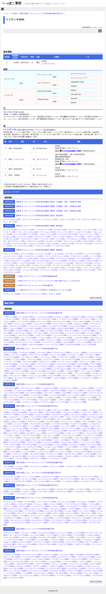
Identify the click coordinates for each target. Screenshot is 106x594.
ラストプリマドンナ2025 (38, 355)
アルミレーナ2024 (23, 566)
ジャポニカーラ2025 (63, 366)
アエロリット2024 (51, 555)
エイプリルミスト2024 (73, 566)
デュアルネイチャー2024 (61, 520)
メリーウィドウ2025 (18, 355)
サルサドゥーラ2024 (13, 518)
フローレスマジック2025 (62, 338)
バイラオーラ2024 (87, 456)
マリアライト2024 (29, 445)
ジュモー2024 (82, 426)
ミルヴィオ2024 (85, 561)
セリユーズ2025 (29, 369)
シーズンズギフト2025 (39, 395)
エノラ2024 (56, 481)
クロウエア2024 (49, 419)
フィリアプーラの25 (92, 254)
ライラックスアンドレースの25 (57, 256)
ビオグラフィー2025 (64, 373)
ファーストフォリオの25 (65, 258)
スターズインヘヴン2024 (81, 518)
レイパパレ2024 (28, 451)
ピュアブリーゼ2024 (17, 433)
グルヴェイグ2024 (49, 557)
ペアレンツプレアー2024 (91, 509)
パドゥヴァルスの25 (26, 263)
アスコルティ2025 (78, 317)
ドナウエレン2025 (41, 333)
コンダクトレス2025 (50, 388)
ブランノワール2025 (82, 373)
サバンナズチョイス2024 (40, 424)
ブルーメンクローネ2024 (41, 440)
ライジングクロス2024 (13, 469)
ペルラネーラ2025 (81, 338)
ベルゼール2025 (59, 378)
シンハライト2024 (68, 426)
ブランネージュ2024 (57, 509)
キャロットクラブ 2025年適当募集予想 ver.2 (46, 13)
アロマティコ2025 (28, 319)
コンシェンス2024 (64, 419)
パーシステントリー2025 (25, 373)
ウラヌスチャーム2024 (60, 414)
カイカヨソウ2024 (37, 454)
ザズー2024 (80, 537)
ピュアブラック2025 (51, 359)
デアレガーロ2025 (71, 331)
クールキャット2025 (75, 355)
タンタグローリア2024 (40, 520)
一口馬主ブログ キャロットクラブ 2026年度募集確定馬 (36, 276)
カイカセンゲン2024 (46, 533)
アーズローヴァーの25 (61, 246)
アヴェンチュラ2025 (93, 390)
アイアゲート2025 (92, 355)
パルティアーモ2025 (43, 335)
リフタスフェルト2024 (13, 511)
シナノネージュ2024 (31, 518)
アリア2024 (23, 516)
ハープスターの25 (31, 258)
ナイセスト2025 (93, 333)
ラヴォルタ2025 (93, 400)
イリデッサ (10, 129)
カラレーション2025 (87, 362)
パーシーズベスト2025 (45, 373)
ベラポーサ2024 (74, 509)
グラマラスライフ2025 (61, 352)
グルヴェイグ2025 (81, 324)
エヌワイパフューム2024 (40, 516)
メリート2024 (52, 535)
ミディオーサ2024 (70, 561)
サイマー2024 (29, 502)
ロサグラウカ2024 (92, 555)
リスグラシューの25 (44, 230)
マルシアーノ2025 (53, 340)
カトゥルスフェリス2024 (38, 571)
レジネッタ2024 (71, 511)
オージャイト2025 (44, 321)
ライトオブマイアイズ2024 (21, 481)
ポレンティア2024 (88, 479)
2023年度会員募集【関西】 (72, 164)
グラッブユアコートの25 (86, 219)
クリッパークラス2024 (31, 477)
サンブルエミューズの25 (76, 239)
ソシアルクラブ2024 (13, 573)
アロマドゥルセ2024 (18, 412)
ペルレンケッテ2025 (75, 390)
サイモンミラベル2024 (74, 516)
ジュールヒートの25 (49, 219)
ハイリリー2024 (58, 506)
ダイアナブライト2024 (78, 431)
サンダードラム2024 (79, 424)
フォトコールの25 (10, 230)
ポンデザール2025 (18, 340)
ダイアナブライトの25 (16, 241)
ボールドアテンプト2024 (20, 522)
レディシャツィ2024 (40, 522)
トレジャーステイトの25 (12, 256)
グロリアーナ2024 (75, 571)
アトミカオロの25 (83, 258)
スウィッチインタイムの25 (28, 232)
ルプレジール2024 (57, 466)
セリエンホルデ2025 (65, 328)
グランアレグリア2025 (42, 324)
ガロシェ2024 (58, 513)
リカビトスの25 (92, 261)
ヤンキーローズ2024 (79, 559)
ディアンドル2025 (80, 369)
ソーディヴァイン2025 (62, 369)
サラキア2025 (83, 364)
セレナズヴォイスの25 (11, 270)
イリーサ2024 (8, 466)
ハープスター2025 (70, 397)
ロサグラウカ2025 (36, 345)
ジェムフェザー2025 (57, 395)
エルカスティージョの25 (20, 261)
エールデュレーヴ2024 (91, 540)
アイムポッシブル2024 (11, 555)
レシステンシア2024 (64, 451)
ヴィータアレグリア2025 (14, 393)
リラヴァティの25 (67, 243)
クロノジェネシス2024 (11, 557)
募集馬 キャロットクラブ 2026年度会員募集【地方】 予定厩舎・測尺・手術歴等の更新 (48, 202)
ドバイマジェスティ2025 (75, 333)
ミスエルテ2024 (54, 561)
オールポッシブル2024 (86, 502)
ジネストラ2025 (16, 328)
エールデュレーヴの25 (73, 254)
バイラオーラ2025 (86, 388)
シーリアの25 (95, 256)
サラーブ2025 (96, 364)
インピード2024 (27, 414)
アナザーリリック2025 (66, 357)
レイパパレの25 (20, 234)
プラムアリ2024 (66, 438)
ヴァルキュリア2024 (77, 445)
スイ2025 (76, 366)
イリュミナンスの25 (25, 237)
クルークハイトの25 (36, 243)
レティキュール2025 (18, 345)
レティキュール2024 (22, 559)
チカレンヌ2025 (55, 294)
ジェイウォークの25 (42, 254)
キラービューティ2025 (61, 321)
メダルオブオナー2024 (24, 564)
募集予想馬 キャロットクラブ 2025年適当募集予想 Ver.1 (37, 485)
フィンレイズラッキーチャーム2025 (83, 335)
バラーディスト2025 (38, 371)
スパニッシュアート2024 (12, 502)
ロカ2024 (79, 555)
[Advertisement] (53, 41)
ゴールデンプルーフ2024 (93, 571)
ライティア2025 (79, 400)
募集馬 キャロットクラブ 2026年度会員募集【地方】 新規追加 (39, 215)
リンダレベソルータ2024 (53, 447)
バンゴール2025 (9, 335)
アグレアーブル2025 (11, 357)
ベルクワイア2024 (65, 544)
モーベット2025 (69, 376)
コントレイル (10, 112)
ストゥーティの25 (64, 232)
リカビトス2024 (64, 449)
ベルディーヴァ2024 (61, 440)
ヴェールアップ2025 (52, 393)
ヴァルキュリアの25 (53, 241)
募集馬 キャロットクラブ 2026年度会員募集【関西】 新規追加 (39, 226)
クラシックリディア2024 (75, 417)
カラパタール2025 (30, 362)
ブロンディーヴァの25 (83, 263)
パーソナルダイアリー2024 (76, 506)
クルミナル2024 (88, 421)
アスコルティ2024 (67, 555)
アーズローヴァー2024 (42, 410)
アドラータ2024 (58, 516)
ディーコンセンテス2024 (57, 431)
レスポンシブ (96, 27)
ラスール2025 (73, 378)
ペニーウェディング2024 (57, 458)
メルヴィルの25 (15, 268)
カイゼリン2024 (53, 421)
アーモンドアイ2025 (85, 357)
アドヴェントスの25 (42, 246)
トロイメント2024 (10, 506)
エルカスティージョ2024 (19, 417)
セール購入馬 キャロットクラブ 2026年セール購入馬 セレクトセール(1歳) (43, 290)
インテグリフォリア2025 (68, 319)
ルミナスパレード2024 (86, 557)
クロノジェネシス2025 (22, 324)
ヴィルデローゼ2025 (34, 393)
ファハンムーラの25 (47, 232)
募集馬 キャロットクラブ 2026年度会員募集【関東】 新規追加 (39, 250)
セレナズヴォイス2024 (45, 489)
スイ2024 (34, 428)
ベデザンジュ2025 (10, 317)
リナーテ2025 (68, 342)
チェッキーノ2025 (37, 331)
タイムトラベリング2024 (20, 520)
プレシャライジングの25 (12, 258)
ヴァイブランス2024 (79, 522)
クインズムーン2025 (27, 364)
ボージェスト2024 (82, 438)
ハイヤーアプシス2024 (40, 506)
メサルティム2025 (41, 390)
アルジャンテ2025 (10, 352)
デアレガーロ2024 (47, 575)
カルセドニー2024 (18, 421)
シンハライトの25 (89, 230)
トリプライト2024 (63, 575)
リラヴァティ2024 (37, 449)
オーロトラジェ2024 (79, 414)
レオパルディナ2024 (18, 456)
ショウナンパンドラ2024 (89, 477)
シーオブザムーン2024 (76, 568)
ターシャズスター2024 (21, 431)
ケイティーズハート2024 (70, 421)
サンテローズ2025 (25, 366)
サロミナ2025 (10, 366)
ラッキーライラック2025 (51, 342)
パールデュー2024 (12, 435)
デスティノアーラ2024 (18, 547)
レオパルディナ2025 (57, 390)
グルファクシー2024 (88, 513)
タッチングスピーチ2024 (43, 573)
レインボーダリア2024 (54, 511)
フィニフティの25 (47, 239)
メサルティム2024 (71, 456)
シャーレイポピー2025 (76, 395)
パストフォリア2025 (25, 335)
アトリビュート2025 (48, 357)
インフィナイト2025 (87, 319)
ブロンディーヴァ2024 (79, 440)
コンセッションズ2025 (11, 294)
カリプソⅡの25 (27, 254)
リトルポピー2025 (26, 317)
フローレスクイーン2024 (19, 509)
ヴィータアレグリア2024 (32, 447)
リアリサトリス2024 (87, 447)
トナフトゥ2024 (22, 466)
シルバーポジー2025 (77, 326)
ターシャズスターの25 (11, 219)
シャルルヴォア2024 (70, 481)
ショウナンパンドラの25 (63, 263)
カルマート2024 (45, 513)
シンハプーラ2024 (21, 424)
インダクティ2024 (56, 566)
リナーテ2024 (96, 564)
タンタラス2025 (22, 331)
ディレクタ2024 (56, 504)
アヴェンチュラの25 (42, 237)
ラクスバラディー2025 (11, 402)
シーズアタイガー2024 (60, 424)
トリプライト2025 (87, 331)
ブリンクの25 (79, 237)
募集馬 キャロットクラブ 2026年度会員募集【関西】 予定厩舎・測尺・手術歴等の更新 (48, 206)
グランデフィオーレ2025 (30, 388)
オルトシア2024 (72, 513)
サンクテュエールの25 (61, 265)
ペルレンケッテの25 (67, 219)
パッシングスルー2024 (94, 433)
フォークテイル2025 (28, 338)
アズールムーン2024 (79, 410)
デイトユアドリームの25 (81, 265)
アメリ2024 (9, 566)
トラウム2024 (94, 504)
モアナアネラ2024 (42, 564)
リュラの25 (60, 239)
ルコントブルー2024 (41, 481)
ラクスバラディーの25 (29, 239)
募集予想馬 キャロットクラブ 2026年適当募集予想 (35, 384)
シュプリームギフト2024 (56, 568)
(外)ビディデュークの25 (86, 270)
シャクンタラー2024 (69, 477)
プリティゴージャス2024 (71, 435)
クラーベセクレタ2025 (81, 321)
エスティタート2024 (20, 454)
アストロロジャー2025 (29, 357)
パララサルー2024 (80, 520)
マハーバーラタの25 (58, 261)
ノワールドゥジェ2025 (19, 371)
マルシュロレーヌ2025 (47, 400)
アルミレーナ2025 (12, 319)
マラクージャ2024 (34, 442)
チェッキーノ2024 (91, 573)
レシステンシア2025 (79, 402)
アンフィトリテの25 (44, 263)
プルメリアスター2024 (31, 438)
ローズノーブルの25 (84, 243)
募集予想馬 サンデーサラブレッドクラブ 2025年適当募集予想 (39, 462)
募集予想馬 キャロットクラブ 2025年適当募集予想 (35, 529)
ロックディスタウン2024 (93, 466)
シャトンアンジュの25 (91, 268)
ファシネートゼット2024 (20, 440)
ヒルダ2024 (15, 491)
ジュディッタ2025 (80, 352)
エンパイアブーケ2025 (26, 321)
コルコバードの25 (47, 258)
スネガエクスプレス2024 (49, 428)
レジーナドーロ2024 (87, 511)
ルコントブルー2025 (57, 355)
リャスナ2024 (79, 535)
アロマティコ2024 (39, 566)
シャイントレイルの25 (48, 270)
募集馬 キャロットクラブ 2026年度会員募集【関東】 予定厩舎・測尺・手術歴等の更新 (48, 211)
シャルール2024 (90, 454)
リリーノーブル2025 (84, 342)
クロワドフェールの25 (35, 241)
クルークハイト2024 (13, 419)
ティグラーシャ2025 (54, 331)
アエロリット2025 (62, 317)
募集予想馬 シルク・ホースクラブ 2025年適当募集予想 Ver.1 (38, 473)
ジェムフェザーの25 (30, 270)
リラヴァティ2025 (47, 402)
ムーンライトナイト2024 (48, 479)
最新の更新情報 (96, 298)
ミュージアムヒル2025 (85, 340)
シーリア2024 (34, 426)
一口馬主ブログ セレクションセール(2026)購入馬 (34, 285)
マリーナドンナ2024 (38, 561)
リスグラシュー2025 (30, 402)
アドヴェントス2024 (54, 454)
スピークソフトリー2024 (70, 428)
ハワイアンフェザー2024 (31, 435)
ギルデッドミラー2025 (47, 362)
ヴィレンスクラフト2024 (19, 561)
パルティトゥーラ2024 (74, 433)
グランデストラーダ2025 (66, 364)
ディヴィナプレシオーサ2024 (76, 504)
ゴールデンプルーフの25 (41, 265)
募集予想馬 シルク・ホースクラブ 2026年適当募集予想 (36, 348)
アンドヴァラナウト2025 (47, 319)
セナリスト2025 (49, 328)
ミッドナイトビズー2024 (90, 442)
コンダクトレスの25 (10, 239)
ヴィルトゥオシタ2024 (66, 502)
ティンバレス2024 (39, 431)
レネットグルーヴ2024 (40, 559)
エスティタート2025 (11, 388)
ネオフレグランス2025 (68, 388)
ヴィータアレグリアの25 (23, 246)
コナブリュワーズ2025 (18, 326)
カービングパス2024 (57, 571)
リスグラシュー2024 (20, 449)
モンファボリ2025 (89, 345)
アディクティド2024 (61, 410)
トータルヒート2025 (52, 397)
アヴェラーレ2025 (34, 359)
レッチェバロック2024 (45, 451)
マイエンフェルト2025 (37, 376)
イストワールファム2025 (70, 359)
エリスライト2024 (57, 417)
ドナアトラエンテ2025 (22, 333)
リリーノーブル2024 (59, 564)
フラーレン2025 (45, 338)
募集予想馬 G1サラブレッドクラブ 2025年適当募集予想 (37, 498)
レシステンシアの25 (26, 230)
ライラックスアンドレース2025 (34, 294)
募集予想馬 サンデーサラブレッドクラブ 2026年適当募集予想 (39, 313)
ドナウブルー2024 (16, 578)
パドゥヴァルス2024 (54, 456)
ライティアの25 (75, 230)
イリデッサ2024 (22, 458)
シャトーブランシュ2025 (43, 366)
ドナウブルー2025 (57, 333)
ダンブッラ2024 (92, 542)
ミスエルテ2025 (69, 340)
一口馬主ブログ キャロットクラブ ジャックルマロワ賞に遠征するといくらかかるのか (48, 281)
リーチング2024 (71, 447)
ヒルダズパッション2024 (36, 433)
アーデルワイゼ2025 (27, 352)
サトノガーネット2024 (94, 516)
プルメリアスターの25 (40, 261)
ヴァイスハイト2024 (13, 447)
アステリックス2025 (95, 317)
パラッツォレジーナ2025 (90, 371)
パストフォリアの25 (67, 270)
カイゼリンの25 (60, 230)
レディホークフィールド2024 (92, 481)
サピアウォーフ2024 (38, 458)
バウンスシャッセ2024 (51, 435)
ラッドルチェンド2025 (89, 378)
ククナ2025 (66, 393)
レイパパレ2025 (63, 402)
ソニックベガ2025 (44, 369)
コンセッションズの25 (48, 234)
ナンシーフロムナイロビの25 (34, 268)
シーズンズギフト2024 (18, 426)
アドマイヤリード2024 (89, 412)
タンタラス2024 (88, 428)
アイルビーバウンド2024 (32, 555)
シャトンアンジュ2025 (37, 326)
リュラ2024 (51, 449)
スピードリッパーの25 (72, 241)
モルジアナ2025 (54, 376)
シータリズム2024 (62, 518)
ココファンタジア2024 (82, 451)
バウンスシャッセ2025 (87, 397)
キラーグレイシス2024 (31, 419)
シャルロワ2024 (47, 518)
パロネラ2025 (8, 373)
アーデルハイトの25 (76, 261)
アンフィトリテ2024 (11, 410)
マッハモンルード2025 (35, 340)
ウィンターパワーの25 (82, 232)
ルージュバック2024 (80, 449)
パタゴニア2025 (72, 371)
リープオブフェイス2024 (34, 511)
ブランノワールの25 (10, 254)
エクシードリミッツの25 (89, 234)
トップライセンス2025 (44, 317)
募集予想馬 (24, 13)
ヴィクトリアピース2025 (23, 378)
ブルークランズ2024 (50, 438)
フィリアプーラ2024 (13, 438)
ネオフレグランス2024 (73, 454)
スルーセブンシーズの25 (33, 256)
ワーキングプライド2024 (59, 522)
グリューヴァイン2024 (81, 419)
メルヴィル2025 (64, 400)
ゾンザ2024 (27, 573)
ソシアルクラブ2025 (83, 328)
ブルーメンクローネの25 (62, 237)
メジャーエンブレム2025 (54, 345)
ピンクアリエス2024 (56, 433)
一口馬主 (14, 13)
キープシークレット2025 (68, 362)
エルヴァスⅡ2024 (42, 414)
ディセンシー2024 (41, 504)
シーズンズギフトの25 (56, 268)
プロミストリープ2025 (18, 376)
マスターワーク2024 (74, 466)
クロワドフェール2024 (35, 421)
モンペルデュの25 (22, 265)
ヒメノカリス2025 (60, 335)
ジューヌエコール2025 (32, 328)
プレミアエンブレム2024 (28, 575)
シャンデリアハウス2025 (57, 326)
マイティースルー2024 (11, 445)
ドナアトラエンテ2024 (81, 575)
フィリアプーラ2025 (28, 400)
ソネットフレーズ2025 (34, 397)
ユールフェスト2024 (36, 456)
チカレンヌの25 (52, 243)
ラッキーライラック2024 (79, 564)
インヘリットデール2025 (91, 359)
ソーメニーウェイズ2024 (19, 428)
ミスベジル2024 (61, 445)
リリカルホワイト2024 (82, 491)
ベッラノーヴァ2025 (43, 378)
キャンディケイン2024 (11, 477)
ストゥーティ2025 (16, 397)
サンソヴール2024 (16, 568)
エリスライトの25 (19, 243)
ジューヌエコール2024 (18, 571)
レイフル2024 (15, 451)
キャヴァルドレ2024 (95, 417)
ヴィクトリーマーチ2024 (27, 513)
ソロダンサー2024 (24, 504)
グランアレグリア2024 (31, 557)
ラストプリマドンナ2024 (69, 479)
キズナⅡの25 (88, 241)
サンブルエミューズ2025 (19, 395)
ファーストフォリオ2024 (92, 435)
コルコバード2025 (80, 393)
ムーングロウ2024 (46, 445)
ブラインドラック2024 (39, 509)
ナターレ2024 (24, 506)
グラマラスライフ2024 (50, 477)
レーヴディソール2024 (60, 559)
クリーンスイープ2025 (45, 364)
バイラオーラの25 (74, 268)
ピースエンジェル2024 (39, 466)
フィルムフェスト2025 (22, 390)
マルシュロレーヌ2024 (69, 442)
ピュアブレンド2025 (56, 371)
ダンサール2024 (76, 573)
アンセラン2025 (19, 359)
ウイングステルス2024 (39, 417)
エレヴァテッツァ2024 (66, 557)
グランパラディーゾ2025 (62, 324)
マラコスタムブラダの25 (68, 234)
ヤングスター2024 (94, 445)
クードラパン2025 (44, 352)
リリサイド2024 (66, 535)
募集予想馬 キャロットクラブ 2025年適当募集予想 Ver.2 (37, 406)
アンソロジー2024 (36, 412)
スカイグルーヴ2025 (13, 369)
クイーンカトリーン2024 (46, 502)
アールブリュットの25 (79, 256)
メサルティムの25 (93, 237)
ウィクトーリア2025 (13, 362)
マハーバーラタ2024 (51, 442)
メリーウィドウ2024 (28, 479)
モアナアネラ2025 (73, 345)
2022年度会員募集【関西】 (72, 151)
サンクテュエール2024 (50, 426)
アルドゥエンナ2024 (70, 412)
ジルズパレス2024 (57, 540)
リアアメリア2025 (84, 376)
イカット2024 (26, 410)
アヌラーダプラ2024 (52, 412)
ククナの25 (33, 234)
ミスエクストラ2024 (17, 442)
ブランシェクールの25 (31, 219)
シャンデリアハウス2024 (35, 568)
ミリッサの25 (58, 254)
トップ (5, 13)
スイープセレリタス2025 (92, 366)
